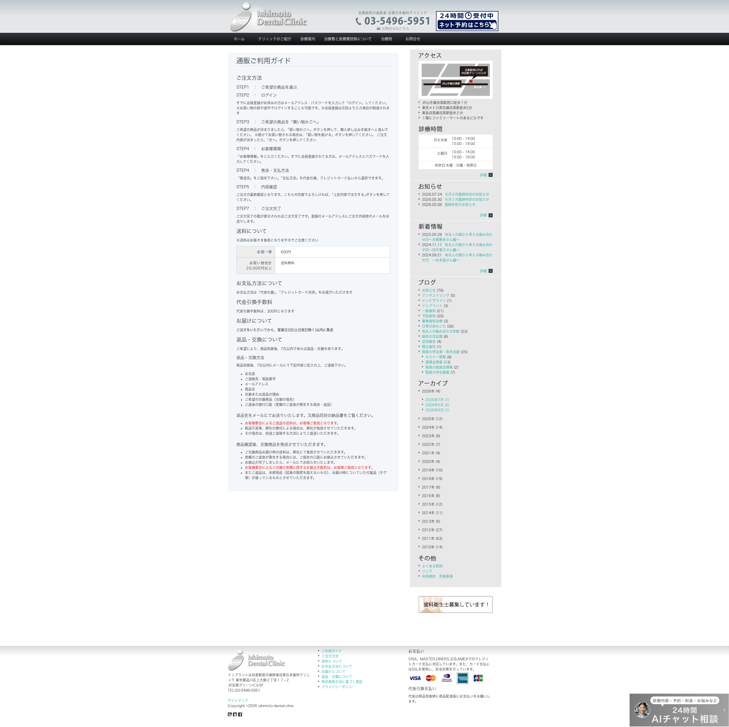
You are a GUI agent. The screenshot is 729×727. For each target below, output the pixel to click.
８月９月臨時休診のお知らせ (467, 194)
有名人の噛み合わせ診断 (441, 331)
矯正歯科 (429, 346)
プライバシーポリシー (338, 687)
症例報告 (429, 341)
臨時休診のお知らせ (460, 204)
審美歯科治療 (432, 321)
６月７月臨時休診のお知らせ (467, 199)
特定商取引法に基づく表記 (342, 681)
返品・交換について (337, 676)
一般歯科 (429, 311)
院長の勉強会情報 (439, 367)
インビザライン (434, 300)
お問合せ (413, 39)
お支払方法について (337, 666)
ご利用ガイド (332, 651)
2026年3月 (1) (437, 410)
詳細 (483, 175)
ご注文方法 (330, 656)
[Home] (269, 17)
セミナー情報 (435, 357)
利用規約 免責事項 (437, 576)
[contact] (393, 21)
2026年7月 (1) (437, 399)
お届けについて (333, 671)
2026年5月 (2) (437, 405)
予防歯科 (429, 316)
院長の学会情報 (437, 372)
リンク (427, 571)
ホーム (239, 39)
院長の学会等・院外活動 (441, 352)
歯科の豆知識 (432, 336)
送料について (332, 661)
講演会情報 (434, 362)
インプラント (432, 305)
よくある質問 (432, 566)
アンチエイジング (435, 295)
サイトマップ (238, 700)
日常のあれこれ (434, 326)
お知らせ (429, 290)
